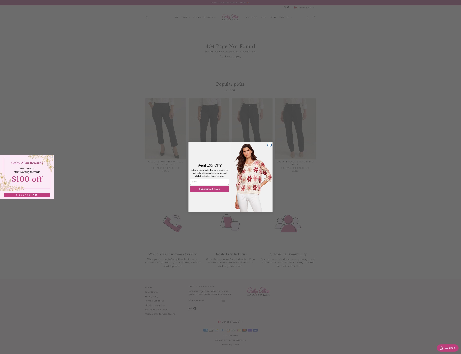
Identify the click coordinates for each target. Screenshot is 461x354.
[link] (27, 173)
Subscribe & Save (209, 189)
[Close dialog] (269, 145)
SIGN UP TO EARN (27, 195)
